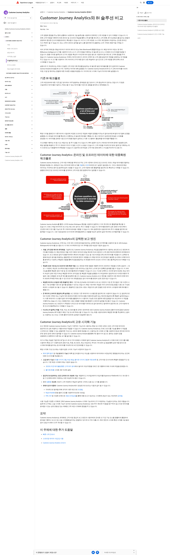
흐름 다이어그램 (61, 360)
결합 (6, 128)
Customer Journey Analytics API (13, 156)
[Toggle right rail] (137, 8)
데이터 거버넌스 (9, 136)
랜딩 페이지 (10, 52)
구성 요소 (7, 117)
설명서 (42, 12)
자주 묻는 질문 (11, 56)
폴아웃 (48, 370)
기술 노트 (7, 152)
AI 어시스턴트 (11, 65)
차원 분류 (93, 360)
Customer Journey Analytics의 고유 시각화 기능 (151, 34)
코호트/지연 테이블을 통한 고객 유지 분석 (60, 366)
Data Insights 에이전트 (13, 69)
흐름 (52, 370)
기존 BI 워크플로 (143, 20)
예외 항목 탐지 (48, 353)
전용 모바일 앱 (71, 396)
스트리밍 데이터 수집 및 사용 (53, 439)
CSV (50, 396)
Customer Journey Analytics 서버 (14, 160)
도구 (6, 97)
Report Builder (50, 393)
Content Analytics (10, 105)
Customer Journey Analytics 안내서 (79, 12)
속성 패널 (70, 360)
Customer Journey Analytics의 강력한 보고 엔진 (151, 30)
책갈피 (141, 12)
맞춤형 (48, 382)
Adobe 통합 (8, 132)
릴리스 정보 (8, 33)
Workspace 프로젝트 (10, 101)
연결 (81, 165)
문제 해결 (7, 148)
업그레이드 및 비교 (9, 77)
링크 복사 (149, 12)
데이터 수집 (8, 81)
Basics (45, 26)
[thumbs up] (93, 552)
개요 (8, 45)
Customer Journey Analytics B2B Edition (17, 73)
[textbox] (18, 18)
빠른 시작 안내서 (49, 434)
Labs (6, 144)
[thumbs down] (97, 552)
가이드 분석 (8, 113)
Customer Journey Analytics (56, 12)
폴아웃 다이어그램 (81, 360)
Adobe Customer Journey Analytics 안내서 (17, 29)
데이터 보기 (8, 93)
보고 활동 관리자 (9, 125)
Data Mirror (8, 85)
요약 (139, 38)
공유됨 (120, 396)
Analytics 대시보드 (10, 109)
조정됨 (80, 389)
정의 (87, 165)
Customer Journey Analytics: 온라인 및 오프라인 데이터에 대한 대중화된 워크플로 (151, 25)
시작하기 (7, 37)
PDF (47, 396)
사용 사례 (7, 140)
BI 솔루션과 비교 (12, 60)
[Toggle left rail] (32, 8)
